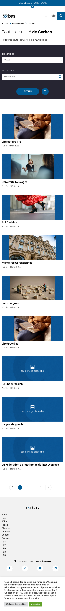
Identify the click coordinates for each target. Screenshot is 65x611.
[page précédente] (12, 487)
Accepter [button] (35, 604)
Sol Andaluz (9, 222)
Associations (18, 23)
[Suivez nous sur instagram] (25, 568)
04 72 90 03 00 (4, 548)
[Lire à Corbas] (32, 328)
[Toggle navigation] (46, 16)
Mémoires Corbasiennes (17, 262)
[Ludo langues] (32, 288)
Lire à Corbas (10, 343)
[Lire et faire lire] (32, 126)
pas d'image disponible (32, 371)
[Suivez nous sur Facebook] (9, 568)
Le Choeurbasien (12, 383)
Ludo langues (10, 303)
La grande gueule (12, 424)
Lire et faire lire (11, 141)
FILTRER (28, 91)
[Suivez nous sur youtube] (40, 568)
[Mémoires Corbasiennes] (32, 247)
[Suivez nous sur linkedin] (55, 568)
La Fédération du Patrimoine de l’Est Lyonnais (30, 464)
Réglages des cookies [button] (16, 604)
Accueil (5, 23)
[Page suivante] (48, 487)
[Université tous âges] (32, 166)
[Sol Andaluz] (32, 207)
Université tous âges (14, 182)
